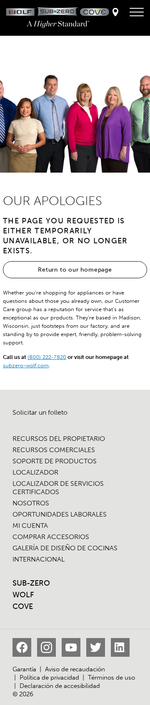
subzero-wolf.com (26, 365)
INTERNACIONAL (38, 559)
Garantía (24, 669)
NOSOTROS (30, 503)
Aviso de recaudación (75, 669)
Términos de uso (111, 677)
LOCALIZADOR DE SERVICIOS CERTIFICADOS (58, 488)
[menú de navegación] (137, 12)
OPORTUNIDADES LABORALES (59, 514)
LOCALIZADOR (35, 472)
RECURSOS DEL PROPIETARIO (58, 439)
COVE (22, 606)
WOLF (23, 594)
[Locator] (115, 12)
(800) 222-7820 (47, 357)
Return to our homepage (75, 269)
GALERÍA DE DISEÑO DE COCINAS (65, 548)
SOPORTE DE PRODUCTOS (54, 461)
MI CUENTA (30, 525)
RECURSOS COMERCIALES (53, 450)
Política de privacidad (49, 677)
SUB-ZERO (31, 583)
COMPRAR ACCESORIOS (50, 537)
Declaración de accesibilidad (60, 686)
